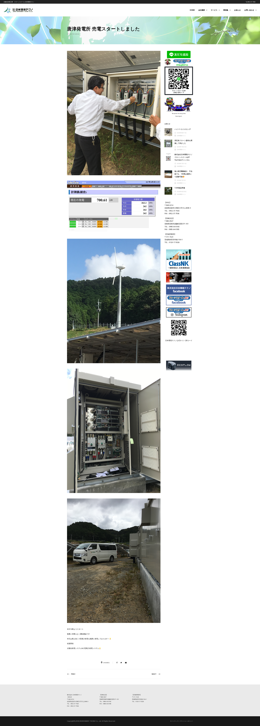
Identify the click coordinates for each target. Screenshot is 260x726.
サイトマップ (174, 721)
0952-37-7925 (251, 2)
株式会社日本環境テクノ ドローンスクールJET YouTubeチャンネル (184, 157)
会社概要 (201, 10)
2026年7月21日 (181, 147)
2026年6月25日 (181, 191)
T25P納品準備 (179, 188)
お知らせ (237, 10)
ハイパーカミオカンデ (182, 129)
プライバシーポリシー (186, 721)
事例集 (225, 10)
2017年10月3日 (74, 34)
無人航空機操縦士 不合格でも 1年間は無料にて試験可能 (183, 174)
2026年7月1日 (181, 180)
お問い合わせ (249, 10)
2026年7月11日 (181, 163)
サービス (214, 10)
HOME (192, 10)
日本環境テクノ (181, 135)
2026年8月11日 (181, 133)
